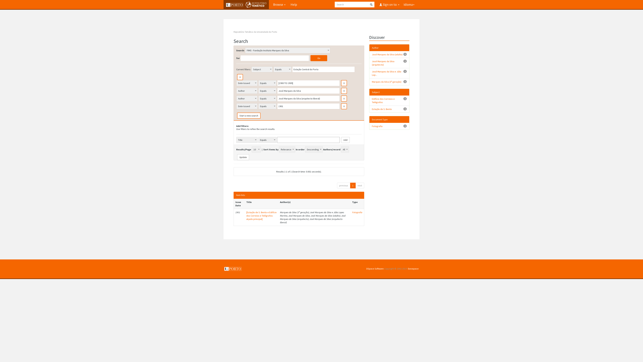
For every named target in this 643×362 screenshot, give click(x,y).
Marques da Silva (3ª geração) (386, 81)
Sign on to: (390, 5)
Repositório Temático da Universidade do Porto (255, 32)
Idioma (408, 5)
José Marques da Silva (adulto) (387, 54)
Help (294, 5)
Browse (278, 5)
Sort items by (270, 149)
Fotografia (357, 212)
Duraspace (413, 268)
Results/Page (243, 149)
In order (300, 149)
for (238, 58)
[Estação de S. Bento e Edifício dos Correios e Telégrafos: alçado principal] (261, 216)
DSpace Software (375, 268)
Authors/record (331, 149)
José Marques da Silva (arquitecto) (383, 63)
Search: (240, 50)
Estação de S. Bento (382, 109)
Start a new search (248, 115)
